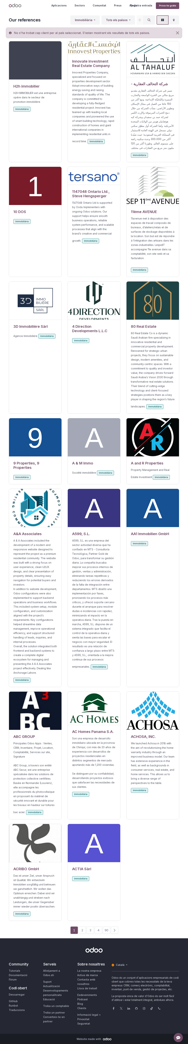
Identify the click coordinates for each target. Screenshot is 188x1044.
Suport (47, 981)
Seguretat (83, 1023)
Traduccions (17, 1010)
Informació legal (87, 1014)
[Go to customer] (35, 60)
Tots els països (117, 20)
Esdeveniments (87, 994)
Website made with (89, 1039)
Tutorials (14, 970)
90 (106, 930)
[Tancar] (177, 33)
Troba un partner (54, 1012)
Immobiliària (83, 20)
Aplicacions (59, 5)
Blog (80, 1003)
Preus (118, 5)
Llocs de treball (87, 988)
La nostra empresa (89, 970)
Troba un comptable (56, 1005)
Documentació (18, 975)
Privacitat (83, 1019)
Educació (49, 999)
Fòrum (13, 979)
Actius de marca (87, 975)
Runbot (13, 1005)
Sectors (80, 5)
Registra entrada (141, 5)
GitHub (13, 1001)
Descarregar (17, 994)
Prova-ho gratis (167, 5)
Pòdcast (82, 999)
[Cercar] (149, 20)
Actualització (51, 986)
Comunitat (99, 5)
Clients (81, 1008)
